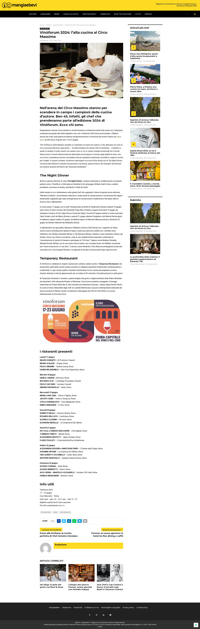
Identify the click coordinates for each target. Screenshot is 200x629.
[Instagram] (183, 14)
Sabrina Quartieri (137, 61)
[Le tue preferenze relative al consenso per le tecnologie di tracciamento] (196, 625)
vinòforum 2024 (65, 512)
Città (138, 14)
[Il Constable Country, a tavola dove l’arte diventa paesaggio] (145, 171)
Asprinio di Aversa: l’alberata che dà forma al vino (144, 121)
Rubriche (105, 14)
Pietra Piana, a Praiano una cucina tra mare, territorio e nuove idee (144, 89)
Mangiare (45, 14)
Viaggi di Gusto (70, 14)
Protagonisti (89, 14)
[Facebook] (180, 14)
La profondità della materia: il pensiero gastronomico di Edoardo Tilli (145, 259)
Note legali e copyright (110, 607)
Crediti (100, 626)
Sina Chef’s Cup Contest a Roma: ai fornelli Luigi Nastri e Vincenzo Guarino (110, 587)
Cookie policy (142, 607)
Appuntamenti (44, 28)
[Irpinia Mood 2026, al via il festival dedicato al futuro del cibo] (145, 138)
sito (63, 505)
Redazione (44, 40)
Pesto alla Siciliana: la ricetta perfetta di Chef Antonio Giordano (59, 534)
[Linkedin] (185, 14)
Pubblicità (77, 607)
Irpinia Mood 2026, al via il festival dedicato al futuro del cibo (145, 153)
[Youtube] (188, 14)
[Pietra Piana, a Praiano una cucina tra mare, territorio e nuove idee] (145, 74)
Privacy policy (128, 607)
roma (55, 512)
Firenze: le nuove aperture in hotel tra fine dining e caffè (107, 534)
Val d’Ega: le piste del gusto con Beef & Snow (51, 586)
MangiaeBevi (54, 607)
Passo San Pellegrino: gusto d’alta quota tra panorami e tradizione (144, 56)
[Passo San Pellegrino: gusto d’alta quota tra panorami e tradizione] (145, 41)
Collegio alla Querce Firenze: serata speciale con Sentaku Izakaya (80, 587)
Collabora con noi (91, 607)
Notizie (32, 14)
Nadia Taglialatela (137, 94)
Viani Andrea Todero (138, 264)
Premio (148, 14)
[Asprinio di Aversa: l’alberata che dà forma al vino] (145, 107)
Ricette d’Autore (122, 14)
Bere (56, 14)
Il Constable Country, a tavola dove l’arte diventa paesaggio (145, 185)
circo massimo (46, 512)
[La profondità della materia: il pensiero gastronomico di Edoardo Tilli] (145, 244)
